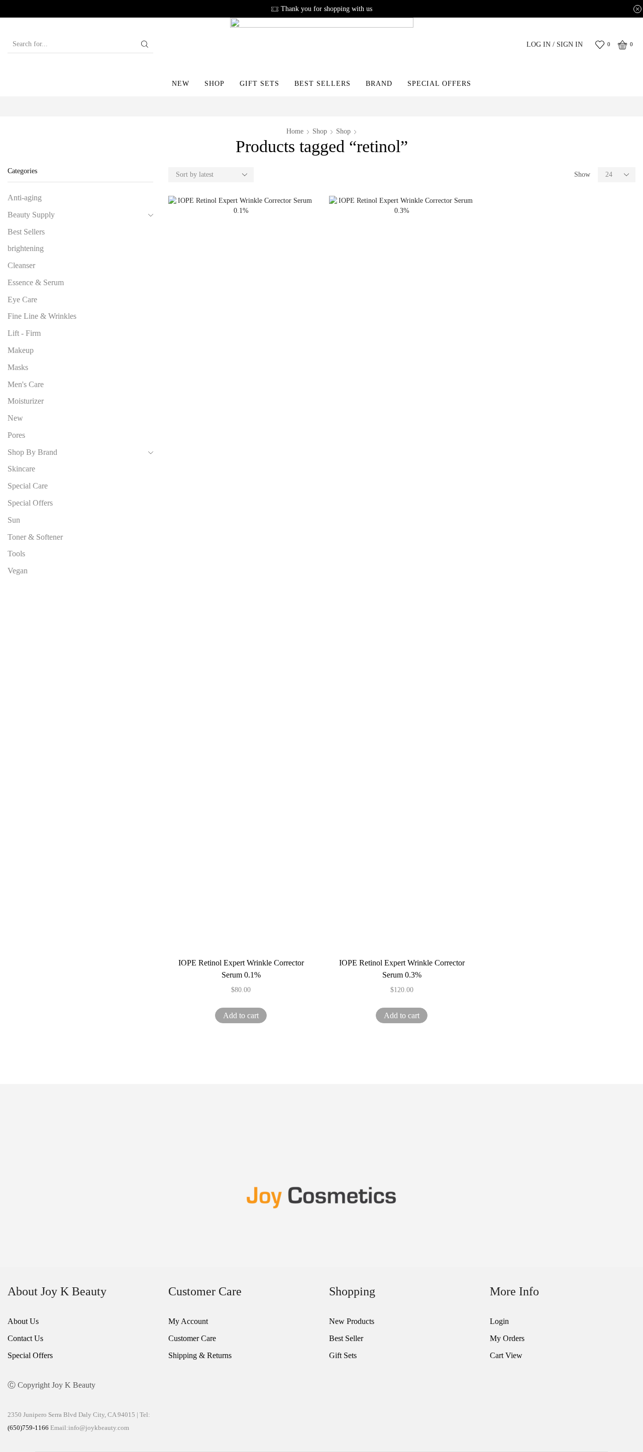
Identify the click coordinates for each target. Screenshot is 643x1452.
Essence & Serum (36, 282)
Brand (379, 83)
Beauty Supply (31, 214)
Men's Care (26, 384)
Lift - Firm (24, 333)
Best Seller (346, 1338)
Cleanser (21, 265)
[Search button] (144, 44)
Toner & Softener (35, 537)
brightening (26, 248)
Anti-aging (25, 197)
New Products (351, 1321)
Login (499, 1321)
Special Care (28, 485)
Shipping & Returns (200, 1355)
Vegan (18, 570)
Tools (16, 553)
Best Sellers (322, 83)
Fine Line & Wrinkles (42, 316)
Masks (18, 367)
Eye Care (22, 299)
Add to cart (241, 1015)
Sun (14, 520)
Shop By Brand (32, 452)
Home (294, 131)
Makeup (21, 350)
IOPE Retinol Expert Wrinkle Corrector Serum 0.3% (402, 968)
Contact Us (25, 1338)
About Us (23, 1321)
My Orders (507, 1338)
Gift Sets (259, 83)
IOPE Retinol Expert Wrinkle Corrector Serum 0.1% (241, 968)
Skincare (21, 468)
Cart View (506, 1355)
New (180, 83)
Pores (16, 435)
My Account (188, 1321)
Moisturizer (26, 401)
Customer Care (192, 1338)
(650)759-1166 (29, 1427)
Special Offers (439, 83)
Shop (214, 83)
